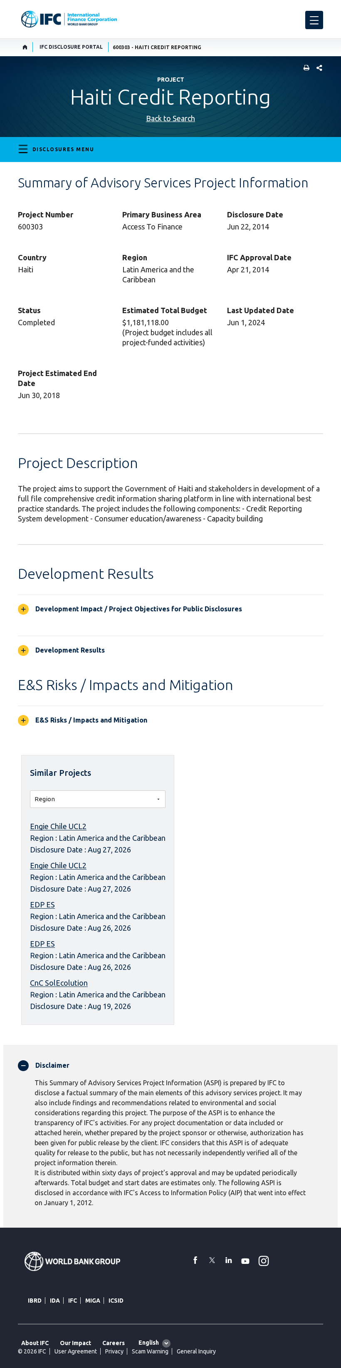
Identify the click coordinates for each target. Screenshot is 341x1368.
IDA (55, 1300)
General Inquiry (196, 1351)
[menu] (314, 20)
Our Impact (75, 1343)
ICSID (116, 1300)
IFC (72, 1300)
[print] (304, 68)
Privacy (114, 1351)
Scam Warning (150, 1351)
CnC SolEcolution (59, 983)
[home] (25, 47)
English (148, 1342)
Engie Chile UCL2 (58, 826)
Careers (113, 1343)
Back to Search (170, 118)
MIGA (92, 1300)
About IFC (35, 1343)
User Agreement (75, 1351)
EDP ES (42, 904)
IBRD (35, 1300)
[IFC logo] (69, 19)
